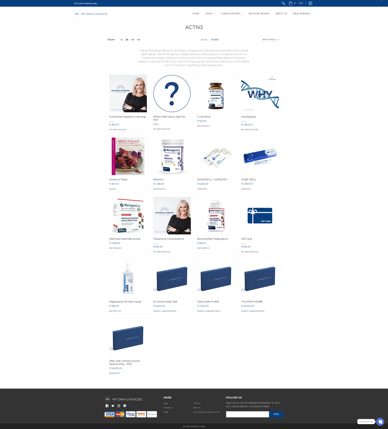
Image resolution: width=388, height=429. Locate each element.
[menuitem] (283, 3)
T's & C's (196, 403)
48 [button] (138, 39)
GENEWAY (202, 189)
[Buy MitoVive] (172, 156)
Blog (166, 403)
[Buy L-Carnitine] (216, 93)
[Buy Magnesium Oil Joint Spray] (128, 278)
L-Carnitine (203, 116)
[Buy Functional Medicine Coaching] (128, 93)
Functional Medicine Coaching (127, 116)
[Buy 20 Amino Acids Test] (172, 278)
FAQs (166, 412)
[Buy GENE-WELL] (260, 156)
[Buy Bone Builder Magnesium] (216, 215)
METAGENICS (203, 126)
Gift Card (246, 238)
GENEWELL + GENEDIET (212, 179)
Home (204, 39)
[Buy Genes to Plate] (128, 156)
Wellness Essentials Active (124, 238)
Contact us (168, 407)
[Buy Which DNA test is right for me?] (172, 93)
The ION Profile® (251, 301)
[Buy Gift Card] (260, 215)
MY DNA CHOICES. (118, 129)
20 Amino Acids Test (165, 301)
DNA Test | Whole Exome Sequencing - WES (124, 362)
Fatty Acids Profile (208, 301)
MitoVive (158, 179)
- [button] (298, 3)
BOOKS (112, 189)
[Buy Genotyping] (260, 93)
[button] (310, 3)
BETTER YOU (115, 311)
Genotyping (248, 116)
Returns (196, 407)
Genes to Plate (118, 179)
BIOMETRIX (114, 373)
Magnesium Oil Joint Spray (125, 301)
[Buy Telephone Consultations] (172, 215)
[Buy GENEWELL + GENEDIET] (216, 156)
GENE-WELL (248, 179)
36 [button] (132, 39)
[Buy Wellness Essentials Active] (128, 215)
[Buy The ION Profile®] (260, 278)
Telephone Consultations (168, 238)
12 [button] (122, 39)
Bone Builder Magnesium (212, 238)
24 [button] (127, 39)
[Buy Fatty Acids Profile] (216, 278)
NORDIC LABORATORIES (164, 311)
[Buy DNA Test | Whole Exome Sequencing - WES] (128, 338)
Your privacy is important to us (206, 412)
